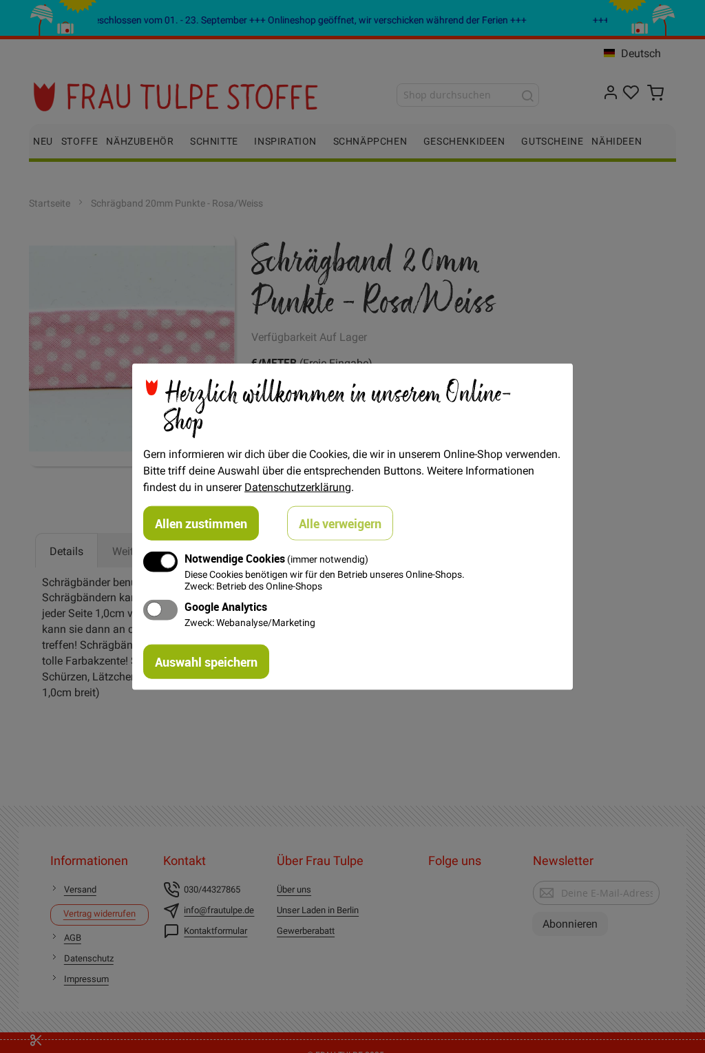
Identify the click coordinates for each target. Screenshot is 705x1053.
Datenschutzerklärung (297, 486)
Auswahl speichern (206, 662)
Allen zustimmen (201, 522)
